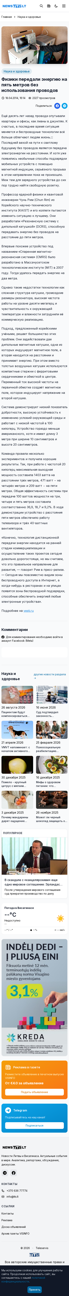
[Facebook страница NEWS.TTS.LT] (13, 1173)
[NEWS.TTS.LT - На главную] (14, 6)
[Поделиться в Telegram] (65, 106)
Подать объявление (34, 1092)
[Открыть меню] (64, 6)
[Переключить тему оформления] (56, 6)
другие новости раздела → (50, 676)
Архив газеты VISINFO (15, 1233)
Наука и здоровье (29, 16)
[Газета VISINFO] (48, 6)
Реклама (6, 1220)
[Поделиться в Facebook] (57, 106)
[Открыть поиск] (41, 6)
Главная (6, 16)
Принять (34, 1289)
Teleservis (42, 1248)
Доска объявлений (13, 1226)
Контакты (7, 1213)
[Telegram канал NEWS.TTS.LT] (4, 1173)
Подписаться (34, 1125)
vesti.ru (29, 611)
